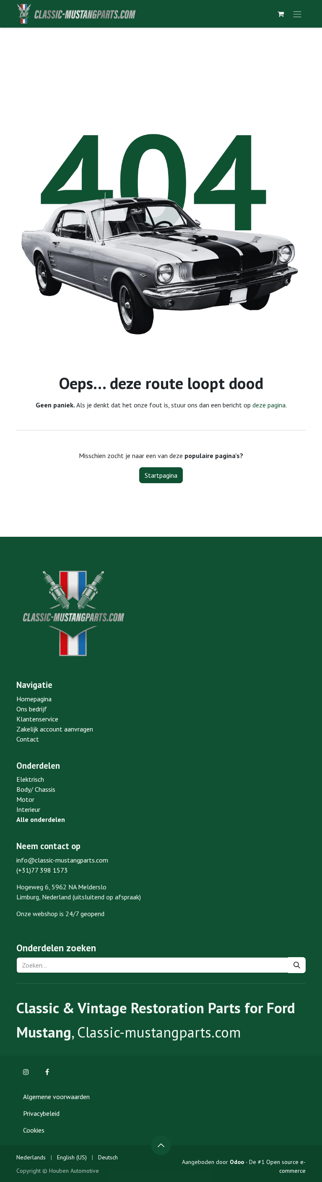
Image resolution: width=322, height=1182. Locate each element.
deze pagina (269, 405)
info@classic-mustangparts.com (62, 860)
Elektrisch (30, 779)
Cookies (33, 1130)
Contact (27, 739)
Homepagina (34, 699)
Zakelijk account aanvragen (54, 729)
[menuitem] (31, 1157)
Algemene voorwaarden (56, 1096)
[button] (161, 1145)
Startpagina (161, 475)
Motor (25, 799)
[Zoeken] (297, 965)
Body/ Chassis (35, 789)
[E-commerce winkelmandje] (280, 13)
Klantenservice (37, 719)
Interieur (28, 809)
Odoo (238, 1162)
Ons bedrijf (31, 709)
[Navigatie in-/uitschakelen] (297, 14)
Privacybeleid (41, 1113)
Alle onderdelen (40, 819)
